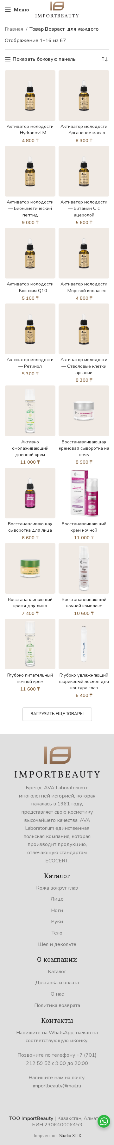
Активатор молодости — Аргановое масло (83, 129)
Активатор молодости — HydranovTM (30, 129)
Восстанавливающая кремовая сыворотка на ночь (84, 448)
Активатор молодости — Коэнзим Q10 (30, 287)
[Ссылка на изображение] (57, 761)
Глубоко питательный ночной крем (30, 678)
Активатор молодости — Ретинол (30, 362)
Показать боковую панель (44, 59)
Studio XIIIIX (70, 1136)
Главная (14, 29)
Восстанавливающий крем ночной (84, 527)
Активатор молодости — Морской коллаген (83, 287)
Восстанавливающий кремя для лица (30, 602)
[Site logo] (57, 9)
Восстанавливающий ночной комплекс (84, 602)
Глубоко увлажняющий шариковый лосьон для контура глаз (84, 681)
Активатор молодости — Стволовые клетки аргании (83, 365)
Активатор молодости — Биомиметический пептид (30, 208)
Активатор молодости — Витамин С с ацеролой (83, 208)
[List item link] (57, 888)
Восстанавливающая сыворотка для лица (30, 527)
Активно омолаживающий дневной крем (30, 448)
